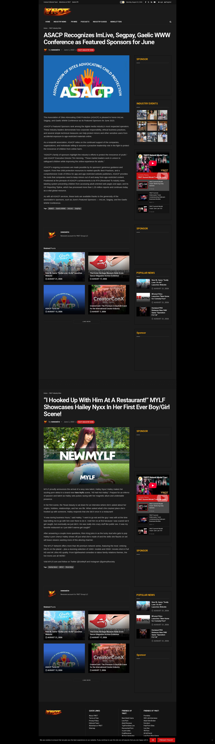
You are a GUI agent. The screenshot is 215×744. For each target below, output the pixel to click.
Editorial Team (94, 723)
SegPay (77, 208)
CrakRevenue (126, 733)
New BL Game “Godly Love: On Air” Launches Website (160, 282)
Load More (87, 321)
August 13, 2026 (54, 312)
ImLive (70, 208)
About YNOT (93, 716)
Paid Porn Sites (149, 726)
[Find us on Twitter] (148, 2)
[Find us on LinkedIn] (151, 2)
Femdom (147, 723)
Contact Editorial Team (51, 2)
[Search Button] (170, 22)
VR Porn (146, 731)
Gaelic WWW (60, 208)
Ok (153, 740)
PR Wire (74, 22)
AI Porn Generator (128, 736)
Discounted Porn (127, 728)
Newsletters (116, 22)
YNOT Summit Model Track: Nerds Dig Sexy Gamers (157, 177)
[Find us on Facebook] (145, 2)
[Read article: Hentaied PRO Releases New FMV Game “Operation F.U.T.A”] (143, 312)
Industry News (60, 22)
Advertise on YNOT (65, 2)
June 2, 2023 (69, 50)
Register (168, 2)
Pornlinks (147, 716)
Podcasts (85, 22)
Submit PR (75, 2)
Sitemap (92, 728)
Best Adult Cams (128, 718)
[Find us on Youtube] (155, 2)
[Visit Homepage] (58, 11)
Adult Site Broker (150, 721)
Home (47, 22)
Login (161, 2)
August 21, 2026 (54, 279)
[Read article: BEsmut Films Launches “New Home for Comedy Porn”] (143, 298)
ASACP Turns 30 (52, 308)
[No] (212, 740)
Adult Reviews (127, 723)
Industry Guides (100, 22)
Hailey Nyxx (53, 567)
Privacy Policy (94, 721)
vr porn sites (126, 731)
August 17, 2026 (99, 279)
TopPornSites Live (128, 726)
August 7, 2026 (99, 312)
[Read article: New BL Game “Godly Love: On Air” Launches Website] (64, 267)
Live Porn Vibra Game (151, 736)
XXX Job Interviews (150, 718)
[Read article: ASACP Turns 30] (64, 299)
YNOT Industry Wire (55, 28)
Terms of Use (94, 718)
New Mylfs (79, 492)
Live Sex (146, 728)
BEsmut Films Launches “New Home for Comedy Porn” (160, 296)
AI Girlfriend (148, 733)
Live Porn (125, 721)
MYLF (61, 567)
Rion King (69, 567)
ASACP (51, 208)
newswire (55, 50)
